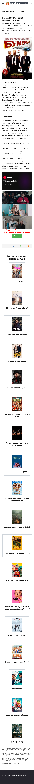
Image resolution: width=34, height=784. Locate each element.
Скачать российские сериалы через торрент (22, 753)
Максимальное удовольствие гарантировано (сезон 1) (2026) (17, 608)
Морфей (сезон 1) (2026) (17, 388)
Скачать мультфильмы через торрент (14, 750)
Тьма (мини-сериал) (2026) (17, 334)
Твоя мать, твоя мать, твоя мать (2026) (17, 444)
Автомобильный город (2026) (17, 553)
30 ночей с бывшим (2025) (17, 308)
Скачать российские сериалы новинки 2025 (12, 754)
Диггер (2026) (17, 742)
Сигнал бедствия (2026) (17, 635)
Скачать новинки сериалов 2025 (13, 763)
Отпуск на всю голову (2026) (17, 662)
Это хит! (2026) (17, 688)
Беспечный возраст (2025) (17, 472)
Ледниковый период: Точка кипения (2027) (17, 499)
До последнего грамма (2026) (17, 527)
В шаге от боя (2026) (17, 361)
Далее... (17, 236)
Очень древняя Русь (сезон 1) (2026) (17, 415)
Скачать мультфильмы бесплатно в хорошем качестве (14, 748)
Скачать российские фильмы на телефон (15, 758)
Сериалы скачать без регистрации (16, 760)
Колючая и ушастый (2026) (17, 715)
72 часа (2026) (17, 281)
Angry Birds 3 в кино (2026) (17, 580)
